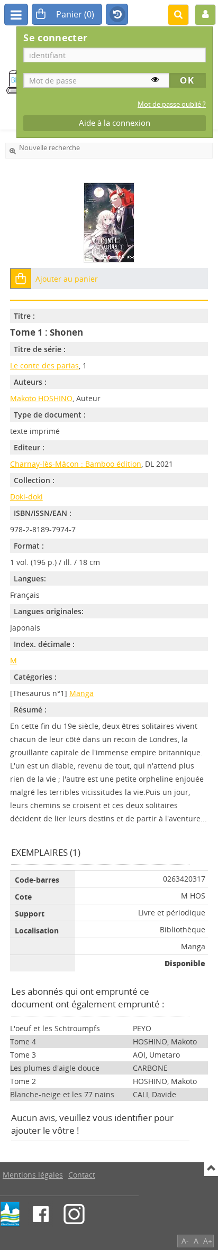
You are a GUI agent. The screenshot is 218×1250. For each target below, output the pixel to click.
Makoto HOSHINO (41, 398)
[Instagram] (74, 1214)
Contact (81, 1175)
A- (185, 1241)
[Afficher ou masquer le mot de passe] (155, 79)
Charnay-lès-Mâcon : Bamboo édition (75, 464)
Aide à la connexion (114, 122)
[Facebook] (40, 1214)
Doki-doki (26, 497)
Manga (81, 693)
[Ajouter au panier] (20, 278)
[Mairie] (10, 1214)
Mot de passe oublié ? (172, 104)
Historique (117, 14)
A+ (207, 1241)
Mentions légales (33, 1175)
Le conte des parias (44, 365)
